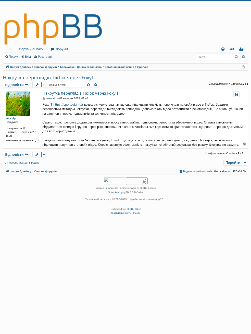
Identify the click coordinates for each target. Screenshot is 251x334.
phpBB (112, 188)
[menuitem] (223, 49)
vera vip (11, 118)
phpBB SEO (134, 209)
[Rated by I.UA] (114, 181)
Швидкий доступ (11, 50)
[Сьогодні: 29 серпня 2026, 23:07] (243, 67)
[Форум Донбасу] (125, 23)
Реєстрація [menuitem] (242, 50)
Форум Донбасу (31, 49)
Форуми (61, 49)
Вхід (28, 56)
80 (24, 128)
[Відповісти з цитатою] (236, 94)
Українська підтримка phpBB (146, 199)
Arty (116, 192)
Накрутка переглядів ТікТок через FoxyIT (49, 77)
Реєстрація (45, 56)
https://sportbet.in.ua (68, 104)
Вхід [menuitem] (233, 50)
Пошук (13, 56)
